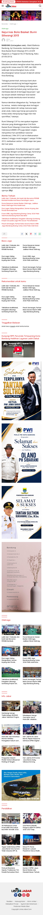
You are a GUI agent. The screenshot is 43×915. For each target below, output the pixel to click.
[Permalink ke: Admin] (3, 40)
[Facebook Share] (22, 234)
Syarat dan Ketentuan (29, 904)
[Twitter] (20, 895)
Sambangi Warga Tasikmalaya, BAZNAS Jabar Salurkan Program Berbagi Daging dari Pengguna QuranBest (11, 715)
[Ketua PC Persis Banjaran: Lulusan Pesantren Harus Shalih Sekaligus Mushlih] (32, 839)
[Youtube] (28, 895)
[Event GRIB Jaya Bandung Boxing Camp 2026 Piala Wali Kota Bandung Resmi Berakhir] (32, 651)
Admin (8, 39)
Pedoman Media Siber (22, 906)
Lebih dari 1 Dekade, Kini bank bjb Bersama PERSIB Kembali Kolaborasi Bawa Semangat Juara (20, 199)
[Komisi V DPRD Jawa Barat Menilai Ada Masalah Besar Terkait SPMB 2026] (32, 861)
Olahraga (5, 29)
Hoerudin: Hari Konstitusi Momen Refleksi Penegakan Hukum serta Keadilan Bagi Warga (11, 739)
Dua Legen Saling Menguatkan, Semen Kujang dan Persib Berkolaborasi (20, 209)
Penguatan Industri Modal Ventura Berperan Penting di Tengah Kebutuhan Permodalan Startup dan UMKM (11, 760)
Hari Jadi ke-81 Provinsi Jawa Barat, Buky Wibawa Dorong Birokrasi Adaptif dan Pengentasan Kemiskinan (32, 760)
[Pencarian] (40, 6)
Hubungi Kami (20, 901)
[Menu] (3, 6)
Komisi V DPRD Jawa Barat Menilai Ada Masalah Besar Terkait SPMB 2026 (31, 870)
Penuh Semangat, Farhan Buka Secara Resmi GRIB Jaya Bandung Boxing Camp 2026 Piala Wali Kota (20, 225)
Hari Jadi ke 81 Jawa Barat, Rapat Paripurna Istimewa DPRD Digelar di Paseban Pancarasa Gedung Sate (32, 739)
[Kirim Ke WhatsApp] (39, 234)
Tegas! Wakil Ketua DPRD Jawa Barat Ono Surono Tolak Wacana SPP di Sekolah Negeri (11, 849)
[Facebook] (15, 895)
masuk (12, 326)
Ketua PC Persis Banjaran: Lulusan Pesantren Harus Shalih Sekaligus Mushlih (31, 849)
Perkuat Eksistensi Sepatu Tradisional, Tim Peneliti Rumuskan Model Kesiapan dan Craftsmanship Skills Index (11, 870)
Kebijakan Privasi (12, 904)
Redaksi (9, 901)
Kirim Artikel (31, 901)
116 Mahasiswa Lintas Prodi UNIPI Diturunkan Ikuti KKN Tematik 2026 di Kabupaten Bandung (10, 828)
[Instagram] (24, 895)
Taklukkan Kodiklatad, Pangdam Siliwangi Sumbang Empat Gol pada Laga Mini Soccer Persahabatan (21, 220)
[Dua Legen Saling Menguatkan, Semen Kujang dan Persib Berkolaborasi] (11, 651)
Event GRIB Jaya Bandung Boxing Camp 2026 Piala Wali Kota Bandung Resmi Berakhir (20, 215)
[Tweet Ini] (26, 234)
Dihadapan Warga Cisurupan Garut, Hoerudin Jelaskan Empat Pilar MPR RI (30, 717)
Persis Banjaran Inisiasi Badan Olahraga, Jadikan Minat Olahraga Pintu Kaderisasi (20, 204)
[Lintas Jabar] (10, 6)
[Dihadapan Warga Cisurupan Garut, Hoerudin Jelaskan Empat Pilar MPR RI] (32, 707)
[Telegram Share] (35, 234)
